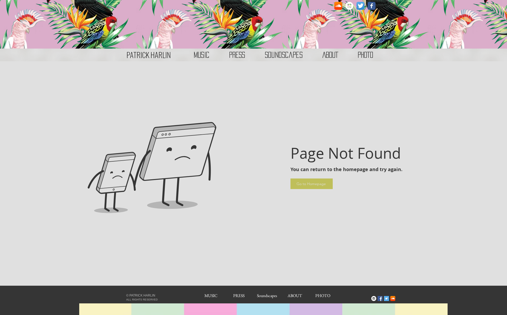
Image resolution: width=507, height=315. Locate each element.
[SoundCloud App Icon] (338, 6)
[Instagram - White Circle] (349, 6)
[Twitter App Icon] (360, 6)
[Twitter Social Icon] (386, 298)
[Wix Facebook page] (371, 6)
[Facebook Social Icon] (380, 298)
